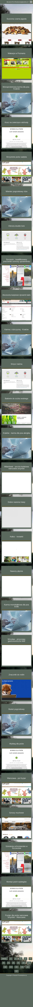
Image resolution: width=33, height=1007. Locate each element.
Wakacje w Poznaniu (16, 53)
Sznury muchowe (16, 813)
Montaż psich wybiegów (16, 882)
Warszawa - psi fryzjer (16, 778)
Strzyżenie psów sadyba (16, 157)
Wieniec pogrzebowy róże (16, 191)
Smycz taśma (16, 364)
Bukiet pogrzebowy (16, 709)
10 (23, 963)
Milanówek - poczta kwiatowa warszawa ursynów (16, 468)
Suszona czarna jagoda (16, 19)
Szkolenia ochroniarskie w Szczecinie (16, 847)
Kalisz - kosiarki (16, 537)
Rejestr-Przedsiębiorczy (18, 2)
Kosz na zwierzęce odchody (16, 122)
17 (16, 971)
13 (11, 967)
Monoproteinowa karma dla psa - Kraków (16, 88)
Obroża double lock (16, 226)
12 (5, 967)
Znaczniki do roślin (16, 675)
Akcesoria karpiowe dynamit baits (16, 295)
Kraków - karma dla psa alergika (16, 433)
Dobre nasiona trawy (16, 502)
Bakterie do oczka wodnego (16, 398)
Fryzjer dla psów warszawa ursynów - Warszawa (16, 916)
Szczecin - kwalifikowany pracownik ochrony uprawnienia (16, 260)
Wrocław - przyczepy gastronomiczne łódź (16, 640)
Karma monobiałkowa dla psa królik (16, 606)
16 (27, 967)
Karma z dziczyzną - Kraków (16, 329)
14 (16, 967)
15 (22, 967)
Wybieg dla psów (16, 744)
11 (29, 963)
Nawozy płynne (16, 571)
